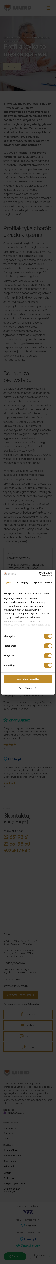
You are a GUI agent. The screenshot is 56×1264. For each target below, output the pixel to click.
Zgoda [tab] (7, 582)
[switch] (48, 645)
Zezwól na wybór (28, 688)
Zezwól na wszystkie (28, 679)
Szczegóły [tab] (22, 582)
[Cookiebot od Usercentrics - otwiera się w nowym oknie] (39, 574)
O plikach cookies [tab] (42, 582)
